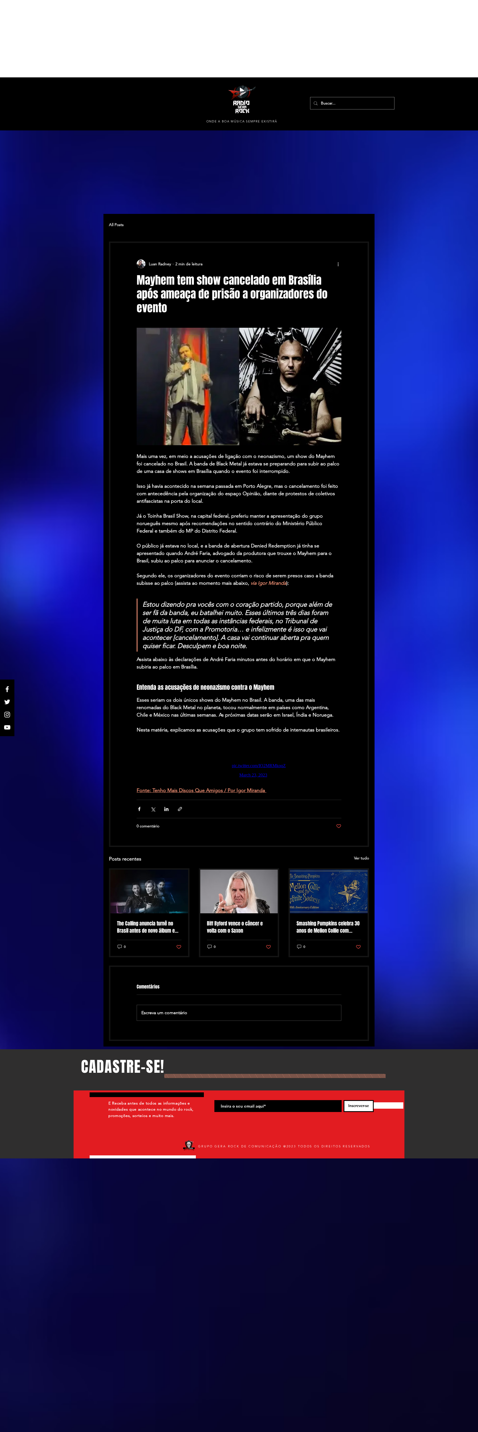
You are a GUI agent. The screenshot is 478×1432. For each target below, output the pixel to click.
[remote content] (239, 761)
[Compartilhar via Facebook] (139, 811)
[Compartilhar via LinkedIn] (166, 811)
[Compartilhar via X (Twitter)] (152, 811)
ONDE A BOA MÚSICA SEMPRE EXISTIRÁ (241, 121)
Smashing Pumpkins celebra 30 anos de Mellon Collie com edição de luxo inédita (328, 930)
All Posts (116, 224)
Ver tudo (361, 860)
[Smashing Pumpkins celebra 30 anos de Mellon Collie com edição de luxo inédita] (329, 894)
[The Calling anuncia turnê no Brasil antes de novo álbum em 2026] (149, 894)
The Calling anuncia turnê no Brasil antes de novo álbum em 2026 (148, 930)
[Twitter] (7, 702)
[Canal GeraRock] (7, 727)
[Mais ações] (338, 264)
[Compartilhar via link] (180, 811)
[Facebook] (7, 689)
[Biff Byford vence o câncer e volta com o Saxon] (239, 894)
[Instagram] (7, 714)
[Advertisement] (166, 38)
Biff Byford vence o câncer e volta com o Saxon (235, 930)
